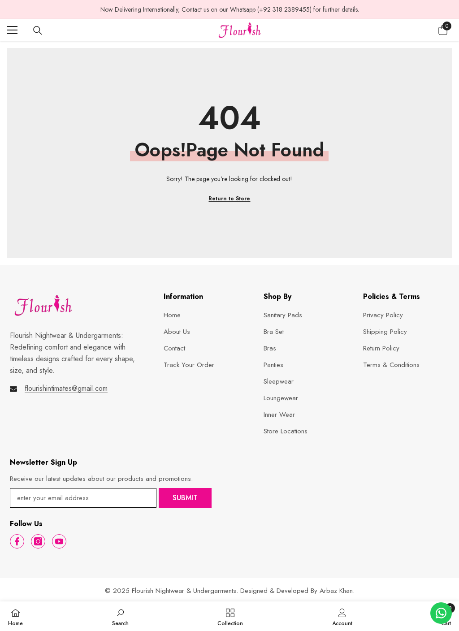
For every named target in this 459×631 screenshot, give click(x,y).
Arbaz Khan (336, 591)
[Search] (37, 30)
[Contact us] (441, 613)
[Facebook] (17, 541)
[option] (229, 9)
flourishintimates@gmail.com (66, 388)
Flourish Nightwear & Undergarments (184, 591)
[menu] (12, 30)
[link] (120, 616)
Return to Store (229, 198)
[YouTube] (59, 541)
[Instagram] (38, 541)
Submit (185, 498)
